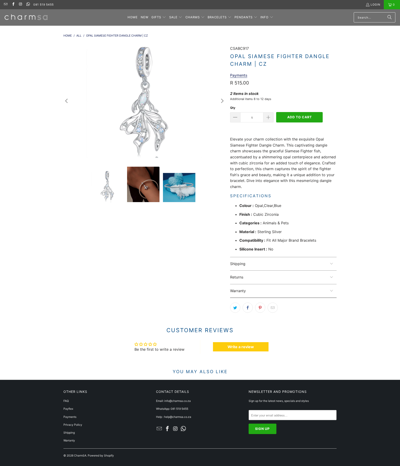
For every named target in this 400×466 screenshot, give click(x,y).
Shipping (69, 432)
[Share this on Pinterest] (260, 308)
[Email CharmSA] (5, 4)
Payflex (68, 408)
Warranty (69, 440)
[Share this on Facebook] (248, 308)
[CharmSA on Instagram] (20, 4)
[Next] (222, 101)
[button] (158, 17)
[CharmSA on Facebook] (13, 4)
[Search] (389, 17)
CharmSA (80, 455)
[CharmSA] (26, 17)
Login (375, 4)
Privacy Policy (72, 424)
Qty (232, 107)
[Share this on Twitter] (235, 308)
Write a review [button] (241, 346)
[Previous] (67, 101)
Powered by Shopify (101, 455)
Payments (69, 417)
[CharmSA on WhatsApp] (28, 4)
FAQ (66, 401)
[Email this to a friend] (273, 308)
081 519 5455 (43, 4)
